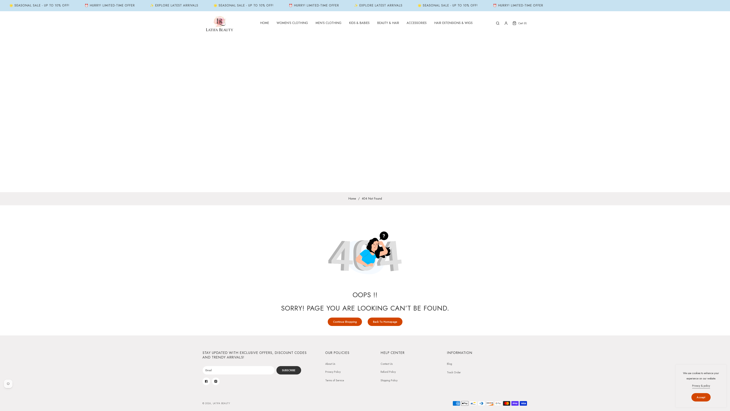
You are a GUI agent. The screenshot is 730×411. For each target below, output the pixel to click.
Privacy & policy (701, 386)
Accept (701, 397)
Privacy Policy (333, 372)
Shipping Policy (389, 380)
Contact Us (387, 364)
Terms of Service (334, 380)
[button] (292, 23)
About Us (330, 364)
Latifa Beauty (221, 403)
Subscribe (288, 370)
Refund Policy (388, 372)
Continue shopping (345, 322)
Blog (449, 364)
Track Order (454, 372)
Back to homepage (385, 322)
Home (352, 199)
